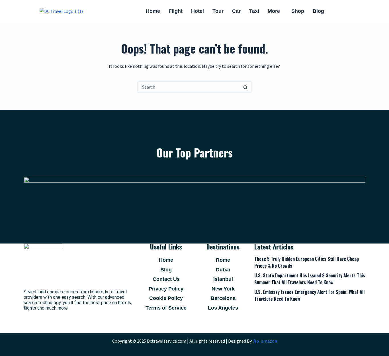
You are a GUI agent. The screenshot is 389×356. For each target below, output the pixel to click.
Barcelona (223, 298)
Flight (176, 11)
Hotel (197, 11)
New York (223, 289)
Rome (223, 260)
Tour (218, 11)
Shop (297, 11)
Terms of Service (166, 308)
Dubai (223, 270)
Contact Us (166, 279)
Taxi (254, 11)
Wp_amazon (265, 341)
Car (236, 11)
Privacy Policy (166, 289)
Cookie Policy (166, 298)
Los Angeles (223, 308)
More (274, 11)
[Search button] (245, 87)
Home (153, 11)
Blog (318, 11)
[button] (275, 11)
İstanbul (223, 279)
